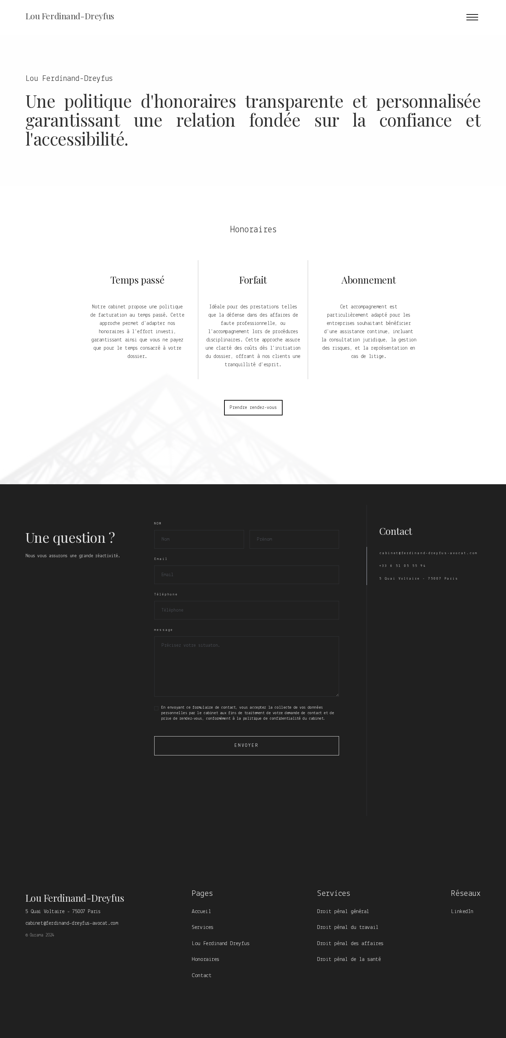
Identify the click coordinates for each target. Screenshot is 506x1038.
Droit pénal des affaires (350, 943)
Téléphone (166, 594)
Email (161, 559)
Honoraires (205, 959)
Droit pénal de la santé (349, 959)
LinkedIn (462, 911)
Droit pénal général (343, 911)
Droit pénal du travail (348, 927)
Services (202, 927)
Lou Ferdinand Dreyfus (220, 943)
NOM (158, 524)
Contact (201, 975)
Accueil (201, 911)
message (163, 630)
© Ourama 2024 (40, 935)
